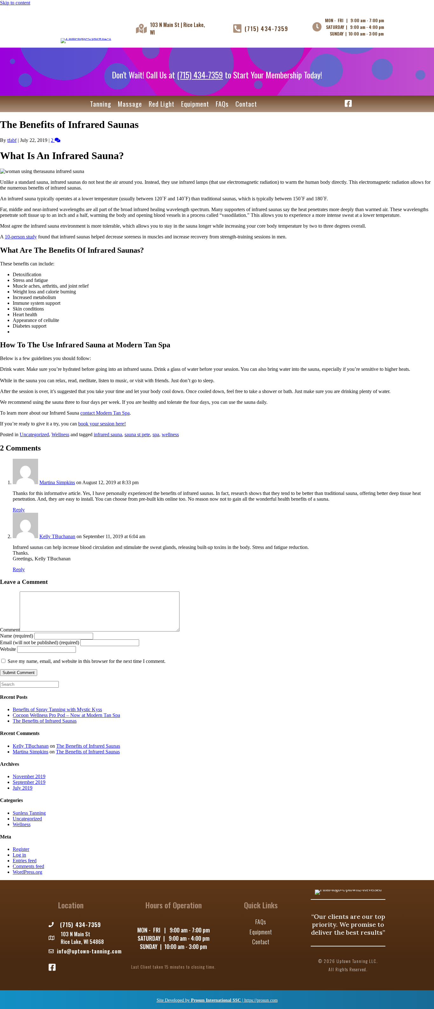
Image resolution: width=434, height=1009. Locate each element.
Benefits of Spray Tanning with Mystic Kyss (57, 709)
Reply (19, 509)
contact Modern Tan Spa (105, 413)
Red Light (161, 104)
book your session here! (102, 423)
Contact (246, 104)
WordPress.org (27, 872)
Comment (10, 629)
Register (21, 849)
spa (156, 434)
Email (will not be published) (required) (39, 642)
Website (8, 649)
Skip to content (15, 2)
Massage (130, 104)
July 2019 (22, 788)
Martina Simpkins (57, 482)
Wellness (60, 434)
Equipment (195, 104)
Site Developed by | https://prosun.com (217, 1000)
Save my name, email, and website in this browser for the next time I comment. (87, 661)
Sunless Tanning (29, 813)
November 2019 (29, 776)
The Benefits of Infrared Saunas (45, 721)
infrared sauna (108, 434)
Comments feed (28, 866)
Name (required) (16, 635)
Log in (19, 855)
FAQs (222, 104)
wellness (170, 434)
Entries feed (25, 860)
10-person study (21, 236)
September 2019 (29, 782)
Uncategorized (34, 434)
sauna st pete (137, 434)
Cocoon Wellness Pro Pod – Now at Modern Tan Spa (66, 715)
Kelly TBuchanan (57, 536)
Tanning (100, 104)
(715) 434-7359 (266, 28)
